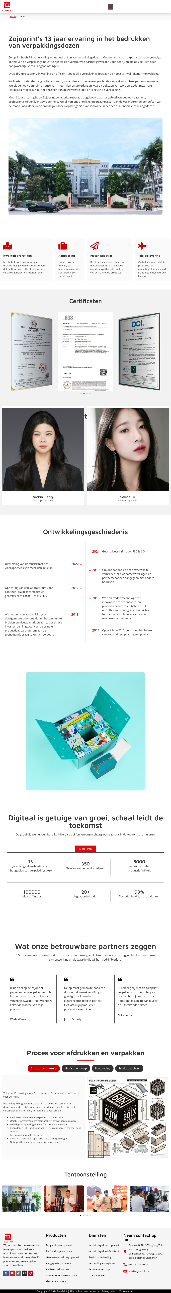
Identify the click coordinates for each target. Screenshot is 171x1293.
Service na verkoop (99, 1269)
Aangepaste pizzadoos (58, 1263)
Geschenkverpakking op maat (62, 1257)
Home (13, 16)
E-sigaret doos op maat (59, 1245)
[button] (110, 7)
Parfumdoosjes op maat (59, 1251)
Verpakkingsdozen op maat (104, 1245)
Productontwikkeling (100, 1257)
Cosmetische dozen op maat (62, 1275)
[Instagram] (24, 1273)
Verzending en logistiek (102, 1263)
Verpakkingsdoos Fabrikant (104, 1251)
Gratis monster (97, 1275)
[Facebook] (6, 1273)
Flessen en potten (56, 1281)
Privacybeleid (109, 1291)
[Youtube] (12, 1273)
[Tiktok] (18, 1273)
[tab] (44, 1068)
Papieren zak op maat (58, 1269)
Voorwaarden (126, 1291)
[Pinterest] (30, 1273)
